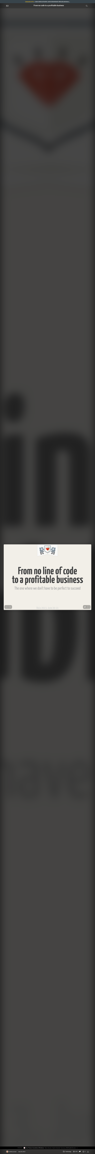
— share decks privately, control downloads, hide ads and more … (47, 1)
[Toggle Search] (86, 5)
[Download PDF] (88, 1151)
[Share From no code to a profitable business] (80, 1151)
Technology (68, 1151)
